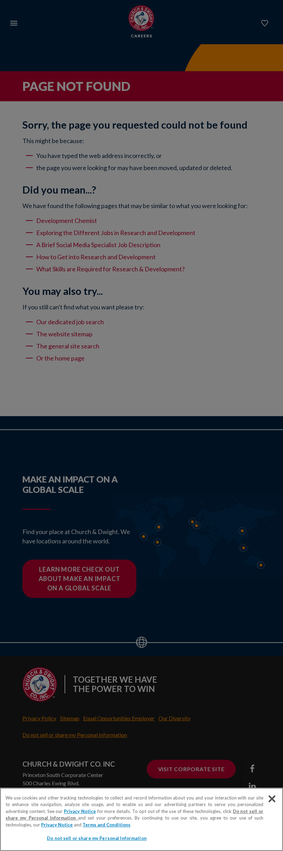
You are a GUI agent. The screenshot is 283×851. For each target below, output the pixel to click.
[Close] (272, 798)
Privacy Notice (80, 811)
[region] (141, 819)
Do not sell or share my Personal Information (97, 838)
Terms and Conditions (106, 824)
